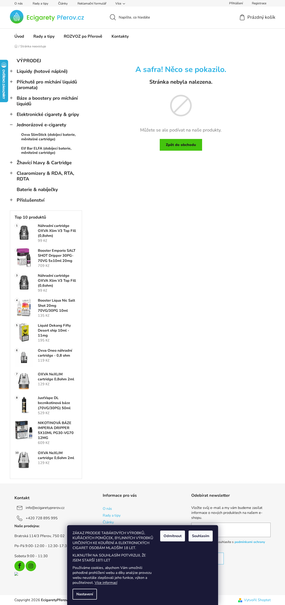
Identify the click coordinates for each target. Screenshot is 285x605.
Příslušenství (30, 200)
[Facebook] (19, 566)
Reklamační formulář (92, 3)
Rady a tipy (40, 3)
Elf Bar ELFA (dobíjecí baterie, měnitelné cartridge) (46, 150)
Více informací (106, 582)
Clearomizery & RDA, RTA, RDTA (45, 176)
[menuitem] (19, 36)
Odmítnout (173, 535)
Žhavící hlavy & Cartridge (44, 162)
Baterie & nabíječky (37, 189)
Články (63, 3)
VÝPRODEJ (29, 61)
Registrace (259, 3)
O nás (18, 3)
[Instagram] (31, 566)
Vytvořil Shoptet (257, 600)
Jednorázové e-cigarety (41, 125)
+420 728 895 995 (42, 518)
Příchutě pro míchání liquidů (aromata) (47, 85)
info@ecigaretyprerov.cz (45, 507)
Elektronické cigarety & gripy (48, 114)
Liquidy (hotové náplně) (42, 71)
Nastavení (84, 594)
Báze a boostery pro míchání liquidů (47, 101)
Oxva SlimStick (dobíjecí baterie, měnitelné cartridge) (48, 136)
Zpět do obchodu (181, 144)
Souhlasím (200, 535)
